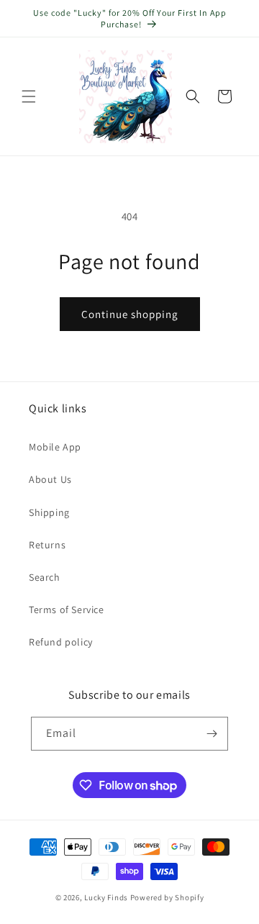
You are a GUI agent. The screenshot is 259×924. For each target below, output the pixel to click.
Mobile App (55, 446)
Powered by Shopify (167, 897)
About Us (50, 479)
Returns (47, 544)
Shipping (49, 512)
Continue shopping (129, 314)
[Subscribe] (211, 734)
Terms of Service (66, 609)
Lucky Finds (106, 897)
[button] (29, 96)
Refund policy (61, 641)
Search (44, 577)
